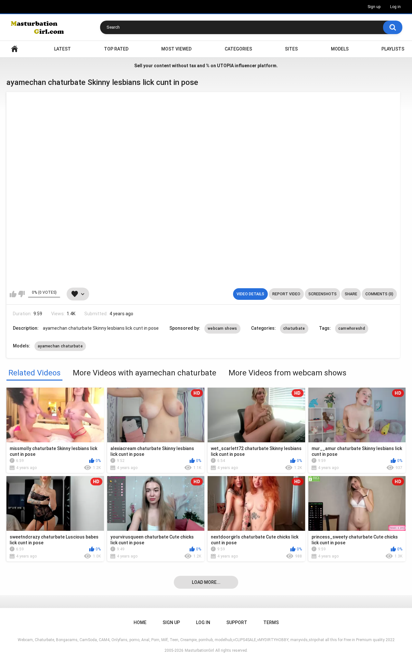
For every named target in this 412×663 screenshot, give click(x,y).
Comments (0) (379, 294)
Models (340, 48)
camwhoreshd (351, 328)
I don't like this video (21, 294)
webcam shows (222, 328)
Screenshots (322, 294)
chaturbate (294, 328)
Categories (238, 48)
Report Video (286, 294)
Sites (291, 48)
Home (14, 49)
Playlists (392, 48)
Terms (271, 622)
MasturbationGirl (199, 650)
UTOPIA (225, 65)
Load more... (206, 582)
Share (351, 294)
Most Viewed (176, 48)
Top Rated (116, 48)
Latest (62, 48)
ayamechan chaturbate (60, 346)
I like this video (13, 294)
